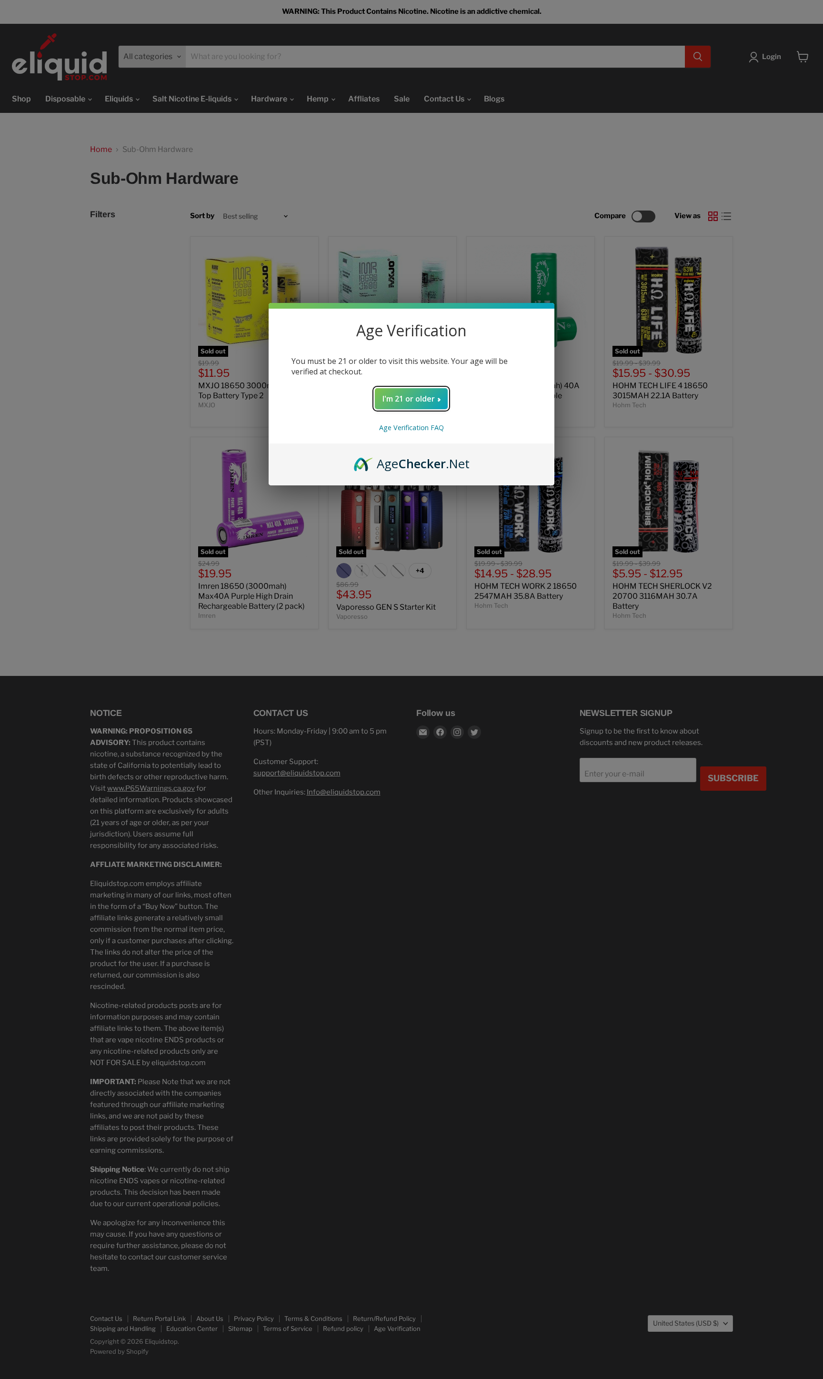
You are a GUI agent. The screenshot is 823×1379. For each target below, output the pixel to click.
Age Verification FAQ (411, 427)
